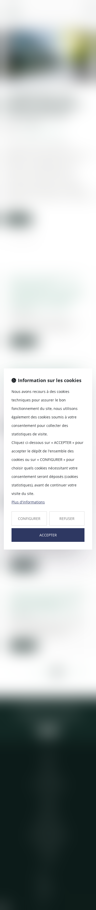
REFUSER (66, 518)
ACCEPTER (48, 535)
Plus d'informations (28, 502)
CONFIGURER (29, 518)
